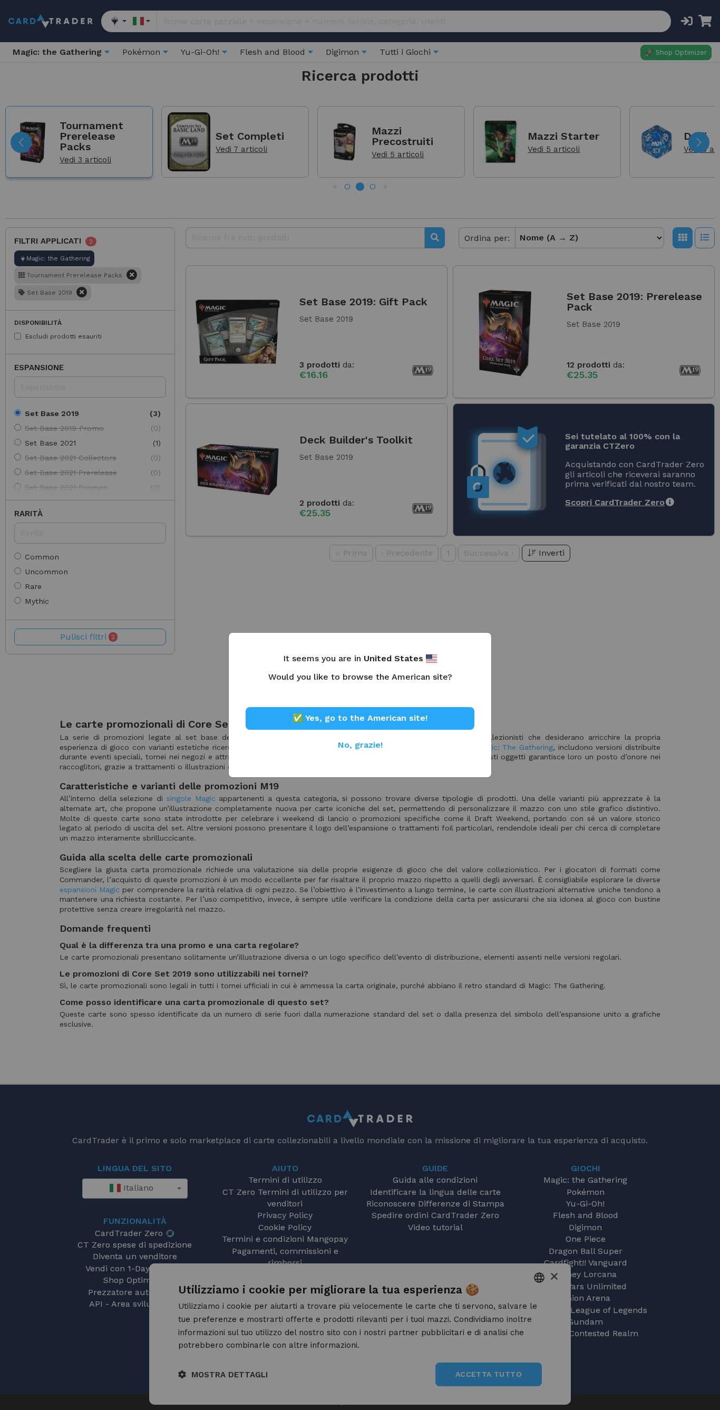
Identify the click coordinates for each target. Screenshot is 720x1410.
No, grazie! (360, 745)
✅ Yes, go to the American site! (360, 718)
